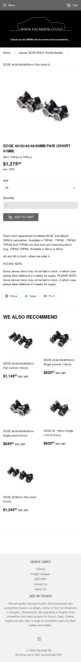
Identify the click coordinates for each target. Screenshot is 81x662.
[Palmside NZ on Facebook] (39, 639)
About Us (40, 589)
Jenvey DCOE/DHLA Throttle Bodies (41, 53)
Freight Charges (40, 574)
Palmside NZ (44, 650)
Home (6, 53)
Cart (75, 5)
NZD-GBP (40, 579)
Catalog (40, 569)
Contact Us (40, 584)
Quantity (8, 198)
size (5, 180)
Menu (11, 5)
